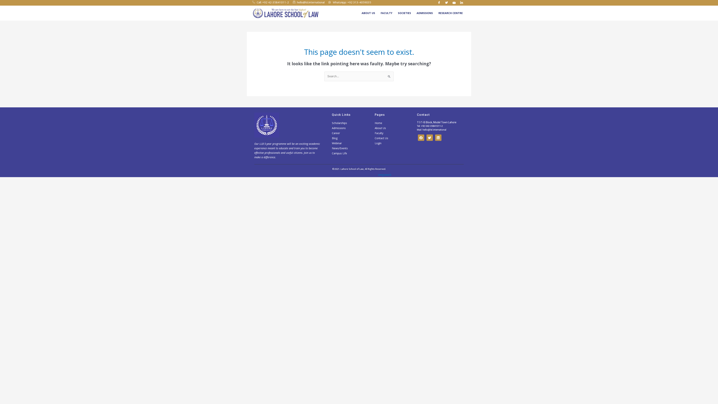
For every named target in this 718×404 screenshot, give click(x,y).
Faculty (386, 13)
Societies (404, 13)
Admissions (425, 13)
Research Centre (450, 13)
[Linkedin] (461, 3)
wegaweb (384, 175)
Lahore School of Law (352, 169)
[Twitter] (446, 3)
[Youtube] (454, 3)
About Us (368, 13)
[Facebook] (439, 3)
